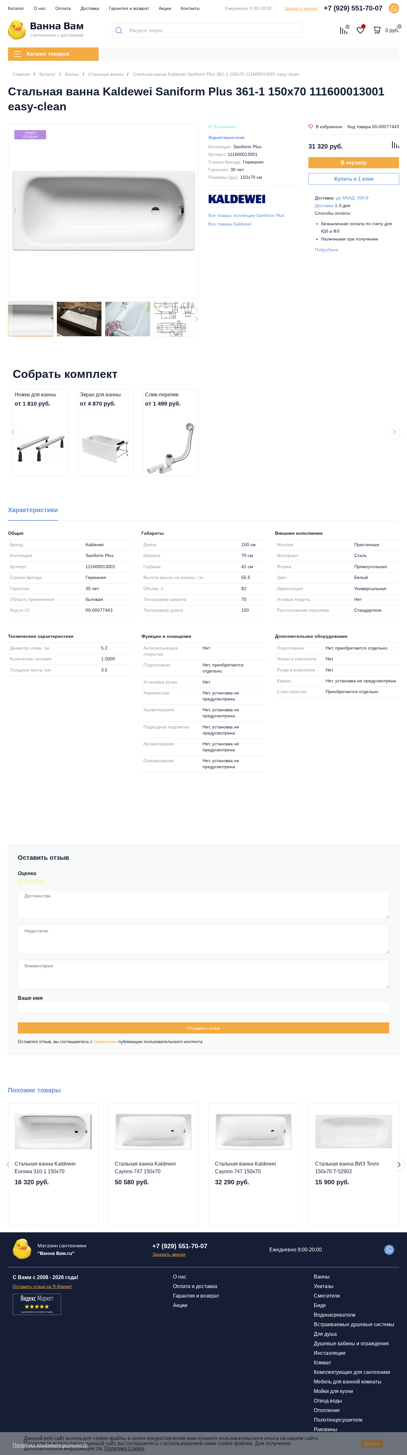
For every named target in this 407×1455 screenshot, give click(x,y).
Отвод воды (328, 1400)
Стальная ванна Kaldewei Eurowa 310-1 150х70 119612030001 (45, 1168)
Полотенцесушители (338, 1420)
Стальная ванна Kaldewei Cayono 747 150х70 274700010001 (245, 1168)
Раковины (325, 1429)
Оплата (63, 8)
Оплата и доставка (195, 1286)
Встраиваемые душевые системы (354, 1324)
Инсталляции (329, 1353)
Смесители (327, 1295)
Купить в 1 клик (354, 179)
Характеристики (226, 137)
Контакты (190, 8)
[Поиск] (119, 31)
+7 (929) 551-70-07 (353, 8)
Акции (165, 8)
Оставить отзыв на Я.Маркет (42, 1286)
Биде (320, 1305)
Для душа (325, 1334)
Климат (322, 1362)
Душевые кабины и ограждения (351, 1343)
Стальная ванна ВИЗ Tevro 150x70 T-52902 (347, 1167)
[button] (196, 319)
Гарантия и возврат (129, 8)
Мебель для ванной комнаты (348, 1381)
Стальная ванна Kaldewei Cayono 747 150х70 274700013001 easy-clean (145, 1168)
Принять (372, 1443)
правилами (105, 1041)
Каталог (16, 8)
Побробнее (326, 249)
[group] (103, 210)
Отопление (327, 1410)
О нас (40, 8)
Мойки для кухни (333, 1391)
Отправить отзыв (203, 1028)
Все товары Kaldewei (230, 223)
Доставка (89, 8)
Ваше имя (30, 998)
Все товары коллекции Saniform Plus (246, 215)
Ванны (322, 1276)
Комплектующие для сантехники (352, 1372)
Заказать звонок (300, 8)
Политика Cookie (124, 1448)
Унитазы (324, 1286)
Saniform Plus (247, 146)
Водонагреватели (334, 1315)
